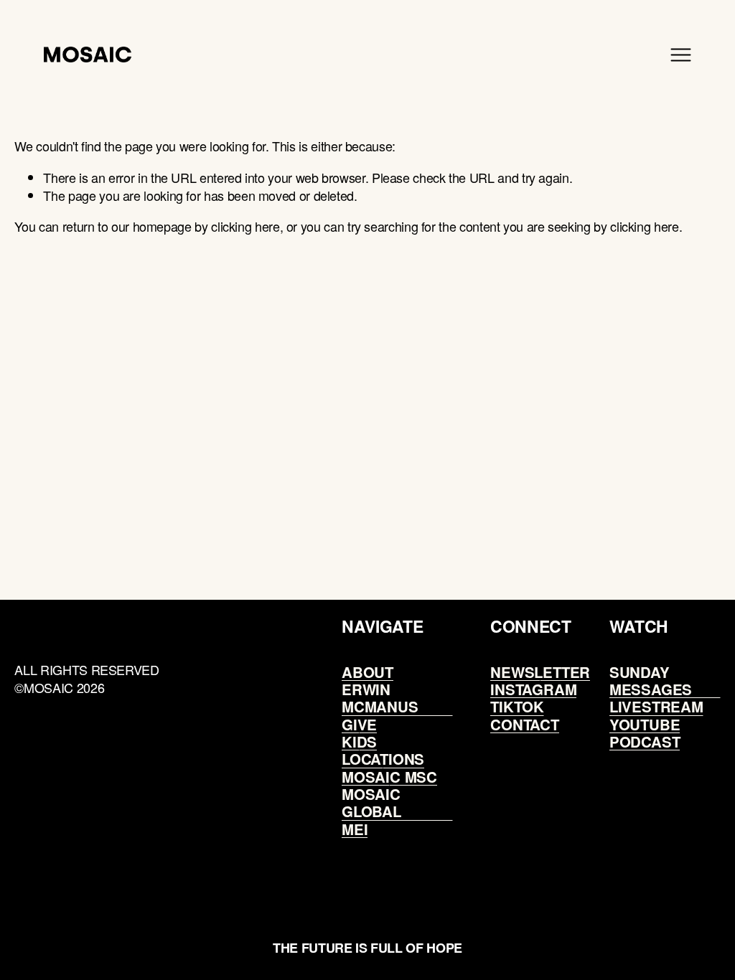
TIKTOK (517, 706)
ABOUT (367, 672)
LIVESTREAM (656, 706)
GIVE (359, 724)
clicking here (245, 226)
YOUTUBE (644, 724)
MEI (355, 829)
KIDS (359, 741)
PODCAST (644, 741)
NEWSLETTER (540, 672)
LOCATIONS (383, 759)
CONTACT (524, 724)
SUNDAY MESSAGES (650, 681)
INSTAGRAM (533, 689)
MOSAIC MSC (389, 777)
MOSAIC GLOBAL (371, 803)
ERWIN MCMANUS (380, 698)
